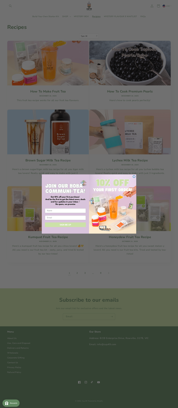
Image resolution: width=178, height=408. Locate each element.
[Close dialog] (134, 176)
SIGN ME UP (65, 224)
